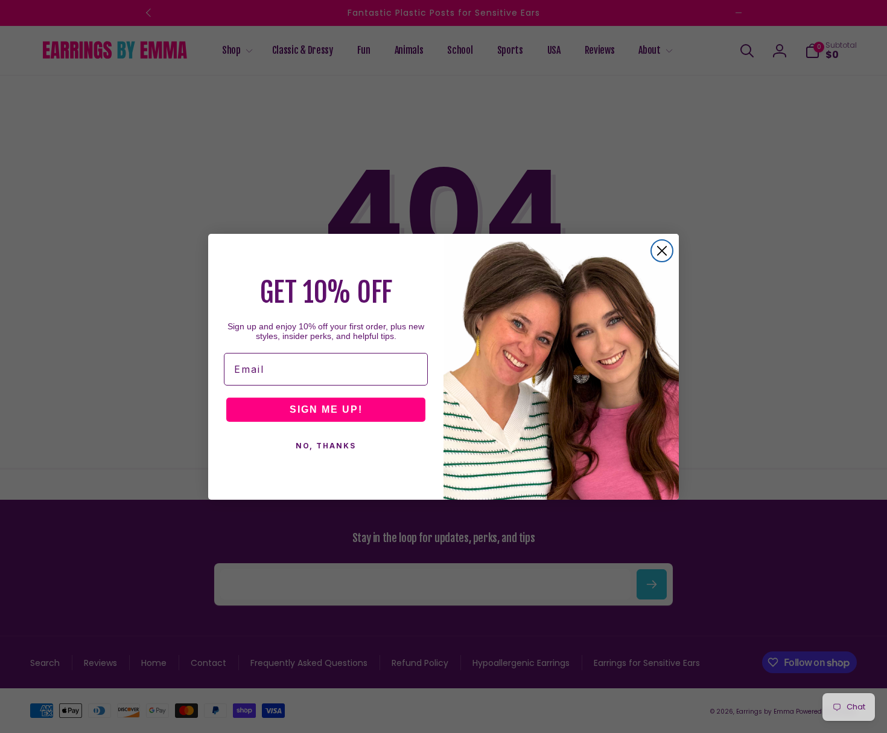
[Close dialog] (662, 251)
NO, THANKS (326, 445)
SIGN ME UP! (326, 409)
